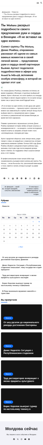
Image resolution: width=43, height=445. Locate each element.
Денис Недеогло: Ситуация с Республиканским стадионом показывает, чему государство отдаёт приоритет (21, 268)
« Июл (20, 247)
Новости (5, 206)
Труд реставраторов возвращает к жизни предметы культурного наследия (21, 381)
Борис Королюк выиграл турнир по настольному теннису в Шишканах (20, 409)
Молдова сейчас (21, 429)
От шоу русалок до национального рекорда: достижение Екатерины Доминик (21, 325)
